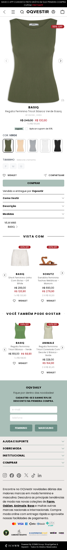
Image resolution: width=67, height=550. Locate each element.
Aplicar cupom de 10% (40, 128)
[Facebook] (11, 475)
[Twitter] (26, 475)
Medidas (8, 214)
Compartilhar (56, 175)
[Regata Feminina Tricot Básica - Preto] (57, 145)
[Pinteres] (19, 475)
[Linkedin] (40, 475)
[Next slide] (62, 273)
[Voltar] (4, 12)
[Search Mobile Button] (22, 12)
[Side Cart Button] (62, 12)
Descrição (9, 206)
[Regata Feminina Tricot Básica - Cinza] (33, 145)
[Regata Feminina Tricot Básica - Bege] (20, 145)
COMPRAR (33, 183)
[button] (60, 61)
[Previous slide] (5, 275)
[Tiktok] (33, 475)
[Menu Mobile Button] (13, 12)
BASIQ (33, 107)
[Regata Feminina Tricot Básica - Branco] (45, 145)
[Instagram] (5, 475)
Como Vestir (11, 198)
